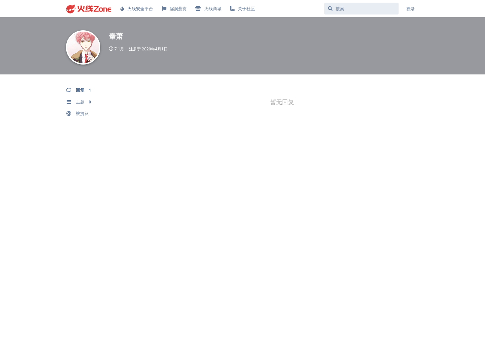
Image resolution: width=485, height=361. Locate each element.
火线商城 (212, 9)
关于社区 (246, 9)
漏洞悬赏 (178, 9)
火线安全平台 (140, 9)
